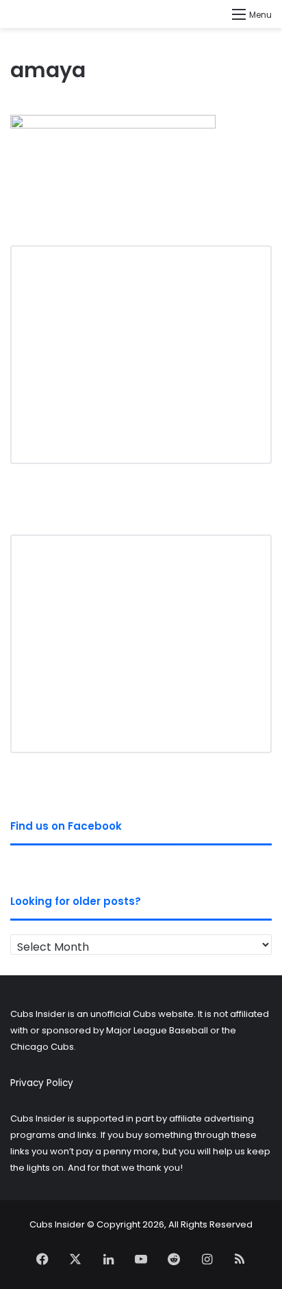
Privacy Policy (41, 1082)
